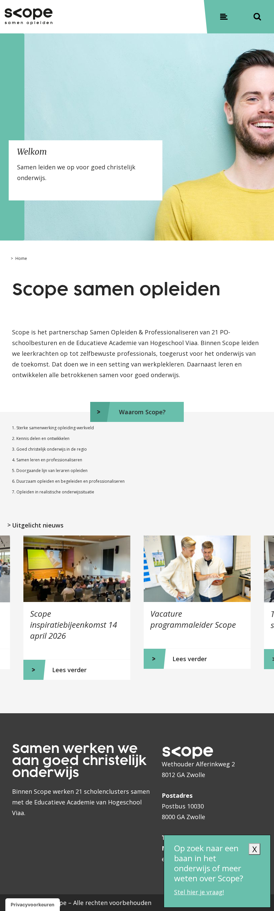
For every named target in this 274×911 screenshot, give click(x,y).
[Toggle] (224, 16)
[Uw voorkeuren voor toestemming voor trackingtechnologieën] (32, 904)
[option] (77, 608)
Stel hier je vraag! (199, 892)
